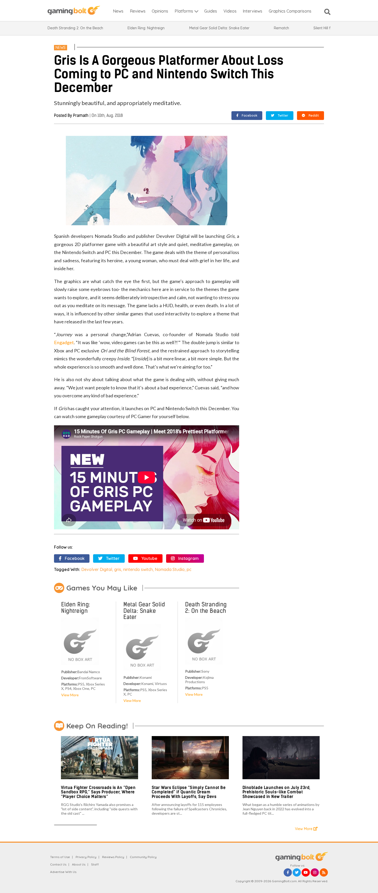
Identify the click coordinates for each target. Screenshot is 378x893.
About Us (78, 864)
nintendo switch (138, 569)
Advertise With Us (63, 872)
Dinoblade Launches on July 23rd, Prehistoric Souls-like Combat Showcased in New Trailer (276, 792)
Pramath (80, 115)
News (61, 47)
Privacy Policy (86, 857)
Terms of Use (60, 857)
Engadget (64, 342)
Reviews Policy (113, 857)
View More (70, 695)
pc (189, 569)
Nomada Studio (170, 569)
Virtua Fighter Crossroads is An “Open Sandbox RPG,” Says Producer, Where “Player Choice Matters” (98, 792)
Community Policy (143, 857)
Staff (95, 864)
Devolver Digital (96, 569)
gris (117, 569)
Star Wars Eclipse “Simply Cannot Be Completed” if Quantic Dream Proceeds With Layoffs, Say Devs (189, 792)
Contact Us (58, 864)
